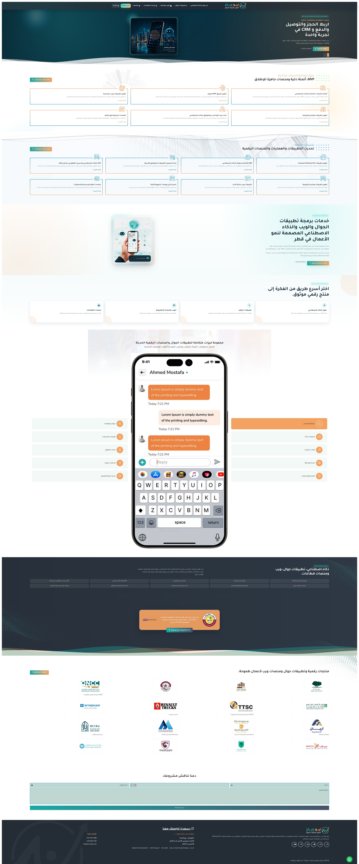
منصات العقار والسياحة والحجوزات (179, 585)
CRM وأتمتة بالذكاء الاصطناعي (119, 580)
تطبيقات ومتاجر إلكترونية (179, 580)
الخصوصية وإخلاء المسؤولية (140, 848)
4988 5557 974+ (91, 838)
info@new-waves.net (90, 844)
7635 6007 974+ (92, 841)
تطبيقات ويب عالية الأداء (240, 580)
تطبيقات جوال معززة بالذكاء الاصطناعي (59, 585)
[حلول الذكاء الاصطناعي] (292, 311)
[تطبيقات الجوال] (217, 311)
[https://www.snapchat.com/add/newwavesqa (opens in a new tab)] (313, 844)
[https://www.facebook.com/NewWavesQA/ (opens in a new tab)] (326, 844)
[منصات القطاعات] (66, 311)
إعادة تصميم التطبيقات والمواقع (119, 585)
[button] (324, 55)
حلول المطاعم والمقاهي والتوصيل (239, 585)
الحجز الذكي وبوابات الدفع (300, 585)
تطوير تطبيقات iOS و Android (299, 580)
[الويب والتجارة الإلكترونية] (142, 311)
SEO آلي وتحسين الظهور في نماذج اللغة (59, 580)
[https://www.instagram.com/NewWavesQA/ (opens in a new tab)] (320, 844)
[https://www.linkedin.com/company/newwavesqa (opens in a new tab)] (307, 844)
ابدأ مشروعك (125, 5)
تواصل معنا (164, 848)
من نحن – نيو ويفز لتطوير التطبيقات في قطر (181, 848)
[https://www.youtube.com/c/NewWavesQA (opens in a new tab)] (294, 844)
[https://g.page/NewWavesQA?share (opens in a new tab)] (300, 844)
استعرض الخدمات (301, 262)
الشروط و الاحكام (154, 848)
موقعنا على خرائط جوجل (185, 834)
